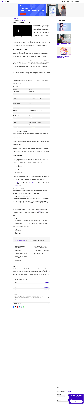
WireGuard (29, 182)
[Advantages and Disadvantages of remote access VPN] (64, 51)
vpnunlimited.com (32, 127)
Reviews (16, 18)
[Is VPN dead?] (64, 27)
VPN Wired (9, 1)
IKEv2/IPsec (34, 182)
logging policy (42, 73)
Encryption (16, 185)
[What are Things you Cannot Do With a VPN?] (64, 38)
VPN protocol (17, 182)
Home (14, 18)
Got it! (76, 401)
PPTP (41, 182)
